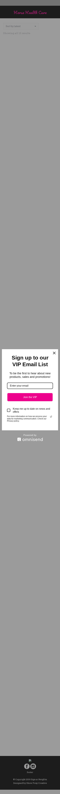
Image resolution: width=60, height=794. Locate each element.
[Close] (54, 353)
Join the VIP (30, 397)
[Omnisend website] (30, 437)
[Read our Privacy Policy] (51, 417)
